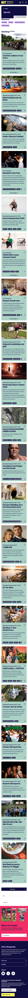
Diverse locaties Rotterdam (10, 315)
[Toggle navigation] (26, 2)
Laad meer (12, 889)
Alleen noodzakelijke (7, 990)
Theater (12, 271)
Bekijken (25, 68)
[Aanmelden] (25, 935)
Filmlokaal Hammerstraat (9, 68)
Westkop (6, 642)
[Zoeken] (23, 2)
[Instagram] (3, 973)
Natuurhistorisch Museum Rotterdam (12, 521)
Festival (14, 147)
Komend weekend (19, 22)
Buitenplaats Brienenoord (9, 838)
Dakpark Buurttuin (8, 358)
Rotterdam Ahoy (7, 403)
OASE (5, 680)
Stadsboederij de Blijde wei (10, 110)
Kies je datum (5, 25)
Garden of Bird (7, 757)
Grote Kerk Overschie (8, 721)
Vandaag (4, 22)
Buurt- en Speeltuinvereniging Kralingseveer (13, 479)
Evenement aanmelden (21, 17)
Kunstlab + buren (7, 440)
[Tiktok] (13, 973)
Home (6, 8)
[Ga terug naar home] (7, 2)
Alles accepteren (7, 994)
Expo (18, 315)
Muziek (18, 189)
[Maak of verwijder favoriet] (24, 53)
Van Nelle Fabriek (8, 147)
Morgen (11, 22)
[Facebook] (8, 973)
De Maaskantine (7, 601)
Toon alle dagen (13, 72)
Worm (5, 229)
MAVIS (5, 881)
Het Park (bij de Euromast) (9, 189)
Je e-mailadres (6, 935)
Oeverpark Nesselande (9, 561)
